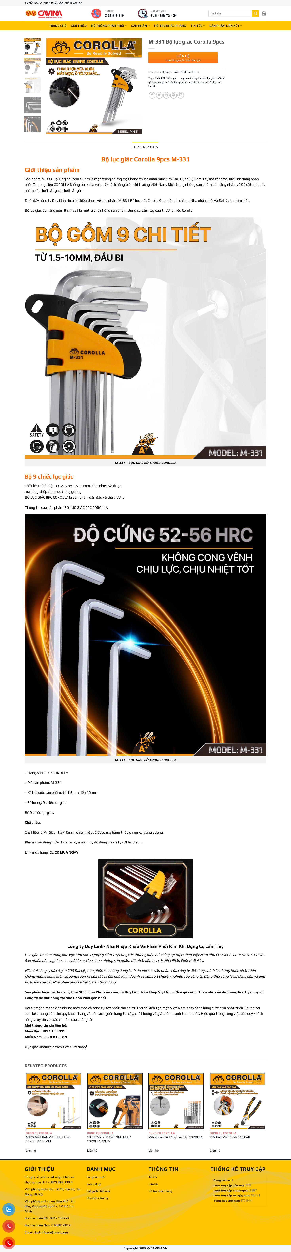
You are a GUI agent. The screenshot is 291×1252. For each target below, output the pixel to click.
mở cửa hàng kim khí (176, 82)
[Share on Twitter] (159, 95)
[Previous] (52, 86)
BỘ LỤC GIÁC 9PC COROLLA (46, 497)
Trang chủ (58, 25)
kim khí (202, 78)
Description (145, 146)
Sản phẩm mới (96, 1177)
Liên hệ (153, 1184)
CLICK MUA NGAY (63, 852)
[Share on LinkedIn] (180, 95)
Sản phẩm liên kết (224, 25)
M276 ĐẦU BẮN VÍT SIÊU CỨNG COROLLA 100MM (48, 1139)
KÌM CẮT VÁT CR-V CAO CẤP (230, 1137)
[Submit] (255, 13)
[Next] (134, 86)
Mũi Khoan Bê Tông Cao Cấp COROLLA (175, 1137)
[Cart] (264, 13)
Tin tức (153, 1177)
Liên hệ (31, 1150)
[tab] (145, 147)
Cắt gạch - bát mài (98, 1191)
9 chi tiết (160, 78)
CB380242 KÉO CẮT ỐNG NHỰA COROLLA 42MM (109, 1139)
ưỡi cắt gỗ (73, 190)
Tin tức (196, 25)
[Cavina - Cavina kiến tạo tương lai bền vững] (44, 14)
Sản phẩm (139, 25)
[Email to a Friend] (166, 95)
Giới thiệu (79, 25)
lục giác (211, 78)
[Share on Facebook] (152, 95)
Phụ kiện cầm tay (190, 71)
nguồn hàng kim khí (200, 82)
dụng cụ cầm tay (188, 78)
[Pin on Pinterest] (173, 95)
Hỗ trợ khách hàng (160, 1191)
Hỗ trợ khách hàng (170, 25)
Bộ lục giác (61, 179)
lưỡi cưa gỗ (158, 82)
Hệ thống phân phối (107, 25)
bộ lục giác (172, 78)
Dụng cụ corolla (170, 71)
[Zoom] (51, 129)
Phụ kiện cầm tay (97, 1198)
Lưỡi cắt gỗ (94, 1184)
